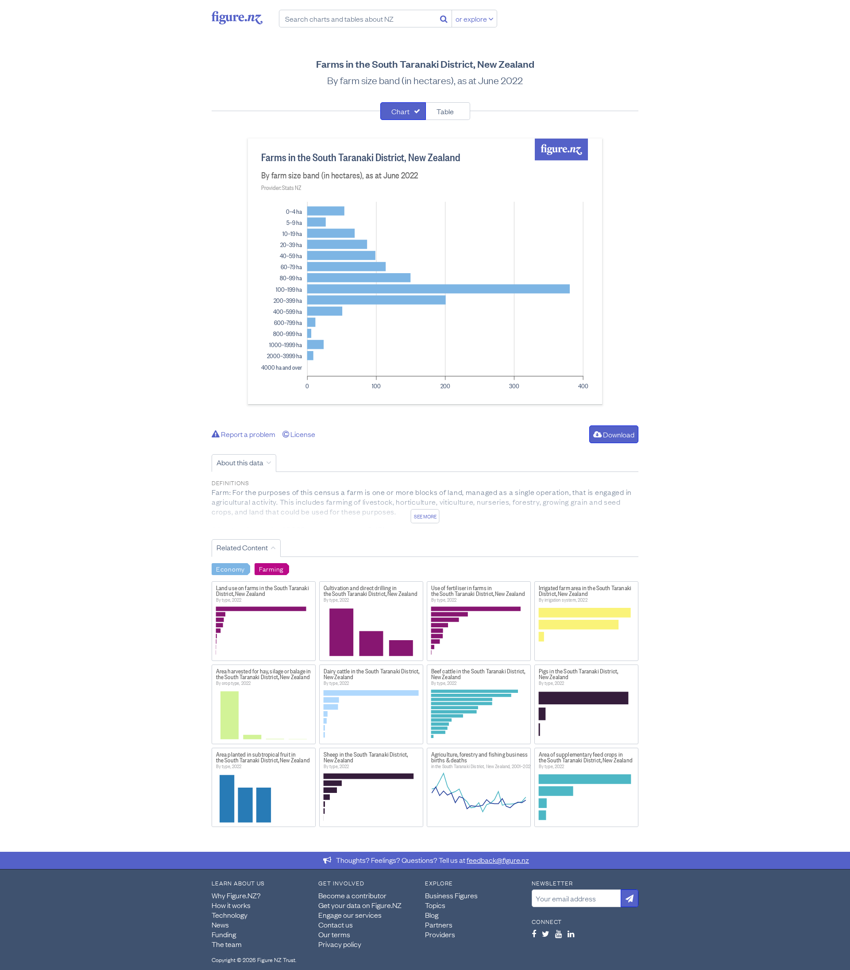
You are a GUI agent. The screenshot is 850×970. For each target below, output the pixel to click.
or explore (472, 18)
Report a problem (247, 434)
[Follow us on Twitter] (545, 934)
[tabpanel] (425, 271)
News (220, 924)
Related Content (242, 547)
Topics (435, 905)
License (302, 434)
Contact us (335, 924)
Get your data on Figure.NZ (360, 905)
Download (618, 434)
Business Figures (451, 895)
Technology (229, 915)
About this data (239, 462)
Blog (431, 915)
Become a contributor (352, 895)
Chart (400, 111)
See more (425, 516)
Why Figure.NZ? (236, 895)
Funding (224, 934)
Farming (271, 568)
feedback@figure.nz (498, 860)
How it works (231, 905)
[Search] (444, 18)
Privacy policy (339, 944)
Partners (438, 924)
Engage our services (350, 915)
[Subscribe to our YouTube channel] (558, 934)
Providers (440, 934)
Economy (230, 568)
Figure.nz (237, 17)
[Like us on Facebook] (534, 934)
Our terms (334, 934)
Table (445, 111)
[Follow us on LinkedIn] (571, 934)
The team (227, 944)
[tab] (403, 111)
